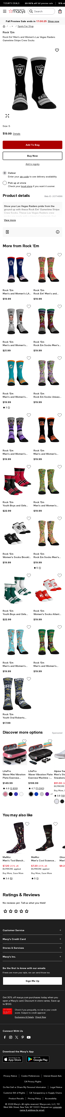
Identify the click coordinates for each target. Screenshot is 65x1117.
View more (10, 220)
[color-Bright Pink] (5, 794)
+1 (51, 794)
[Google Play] (38, 1059)
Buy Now (32, 155)
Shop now (53, 21)
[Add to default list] (29, 255)
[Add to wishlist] (57, 50)
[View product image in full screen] (7, 116)
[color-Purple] (47, 794)
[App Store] (13, 1059)
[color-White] (21, 794)
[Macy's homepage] (4, 26)
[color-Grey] (42, 794)
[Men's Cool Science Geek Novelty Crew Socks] (44, 837)
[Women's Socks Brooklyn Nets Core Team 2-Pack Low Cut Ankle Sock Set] (17, 533)
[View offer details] (32, 232)
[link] (17, 295)
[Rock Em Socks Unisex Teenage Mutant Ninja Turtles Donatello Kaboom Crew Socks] (48, 373)
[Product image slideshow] (32, 83)
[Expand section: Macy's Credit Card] (32, 939)
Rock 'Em (8, 32)
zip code (24, 176)
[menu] (5, 11)
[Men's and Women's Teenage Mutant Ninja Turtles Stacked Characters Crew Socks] (48, 481)
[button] (11, 26)
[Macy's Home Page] (17, 11)
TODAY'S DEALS (11, 3)
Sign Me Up (32, 980)
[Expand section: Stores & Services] (32, 948)
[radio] (5, 794)
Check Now (40, 1017)
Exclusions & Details (24, 1017)
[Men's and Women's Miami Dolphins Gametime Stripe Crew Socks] (17, 373)
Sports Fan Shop (26, 26)
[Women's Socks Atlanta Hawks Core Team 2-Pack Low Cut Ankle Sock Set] (48, 590)
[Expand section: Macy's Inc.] (32, 956)
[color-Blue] (16, 794)
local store (26, 186)
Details (16, 133)
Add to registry (33, 164)
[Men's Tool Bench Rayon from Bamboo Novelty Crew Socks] (16, 837)
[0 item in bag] (60, 11)
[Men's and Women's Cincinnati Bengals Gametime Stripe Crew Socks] (48, 430)
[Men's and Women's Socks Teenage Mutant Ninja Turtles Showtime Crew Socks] (48, 642)
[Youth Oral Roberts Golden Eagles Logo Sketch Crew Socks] (17, 693)
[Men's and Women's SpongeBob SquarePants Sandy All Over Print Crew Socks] (17, 642)
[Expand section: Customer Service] (32, 930)
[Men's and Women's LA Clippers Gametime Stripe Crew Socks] (17, 269)
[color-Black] (11, 794)
